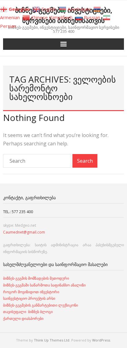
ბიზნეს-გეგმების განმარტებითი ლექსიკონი (40, 305)
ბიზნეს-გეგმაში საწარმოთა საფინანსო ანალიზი (45, 285)
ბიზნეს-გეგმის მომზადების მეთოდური (36, 278)
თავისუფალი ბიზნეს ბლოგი (28, 311)
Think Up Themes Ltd (51, 340)
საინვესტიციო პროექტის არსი (29, 298)
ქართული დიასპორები (23, 318)
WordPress (101, 340)
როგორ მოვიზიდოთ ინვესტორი (31, 291)
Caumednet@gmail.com (24, 232)
